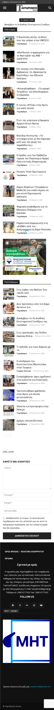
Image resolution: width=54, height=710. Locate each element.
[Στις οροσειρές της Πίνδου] (8, 337)
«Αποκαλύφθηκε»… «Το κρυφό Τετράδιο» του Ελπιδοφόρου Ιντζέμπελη (33, 91)
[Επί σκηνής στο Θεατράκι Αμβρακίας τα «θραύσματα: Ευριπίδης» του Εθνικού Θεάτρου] (8, 73)
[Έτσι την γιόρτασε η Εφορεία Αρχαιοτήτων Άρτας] (8, 124)
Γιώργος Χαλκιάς (24, 371)
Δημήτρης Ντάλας (25, 336)
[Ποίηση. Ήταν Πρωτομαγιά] (8, 176)
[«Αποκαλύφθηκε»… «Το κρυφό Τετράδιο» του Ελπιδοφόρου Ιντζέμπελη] (8, 92)
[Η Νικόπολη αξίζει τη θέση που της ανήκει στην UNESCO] (8, 41)
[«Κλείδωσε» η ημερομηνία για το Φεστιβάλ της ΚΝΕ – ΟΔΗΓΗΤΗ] (8, 56)
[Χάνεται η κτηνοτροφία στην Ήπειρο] (8, 410)
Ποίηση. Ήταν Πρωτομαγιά (31, 171)
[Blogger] (13, 605)
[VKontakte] (41, 605)
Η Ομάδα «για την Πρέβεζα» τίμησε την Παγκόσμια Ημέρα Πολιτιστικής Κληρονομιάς (33, 158)
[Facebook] (20, 605)
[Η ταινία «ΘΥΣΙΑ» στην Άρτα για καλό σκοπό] (8, 109)
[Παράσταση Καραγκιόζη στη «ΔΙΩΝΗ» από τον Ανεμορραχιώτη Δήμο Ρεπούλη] (8, 227)
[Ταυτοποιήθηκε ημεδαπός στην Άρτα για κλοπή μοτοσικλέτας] (8, 395)
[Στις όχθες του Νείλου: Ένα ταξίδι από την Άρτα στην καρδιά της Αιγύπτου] (8, 294)
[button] (4, 8)
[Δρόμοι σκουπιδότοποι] (8, 425)
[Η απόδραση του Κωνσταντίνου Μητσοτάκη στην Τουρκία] (8, 365)
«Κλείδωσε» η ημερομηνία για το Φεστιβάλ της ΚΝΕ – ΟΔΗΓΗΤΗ (33, 55)
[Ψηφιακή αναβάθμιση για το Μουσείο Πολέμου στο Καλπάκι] (8, 211)
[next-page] (9, 435)
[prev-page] (4, 435)
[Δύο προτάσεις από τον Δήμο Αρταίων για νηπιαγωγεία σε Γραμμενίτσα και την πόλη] (8, 308)
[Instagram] (34, 605)
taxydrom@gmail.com (40, 686)
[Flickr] (27, 605)
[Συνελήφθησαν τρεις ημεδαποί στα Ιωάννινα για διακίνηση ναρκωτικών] (8, 381)
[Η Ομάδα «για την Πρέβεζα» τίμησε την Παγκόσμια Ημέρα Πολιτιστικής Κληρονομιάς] (8, 159)
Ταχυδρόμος (22, 44)
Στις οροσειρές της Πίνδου (32, 332)
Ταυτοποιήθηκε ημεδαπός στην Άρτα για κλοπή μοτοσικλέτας (31, 394)
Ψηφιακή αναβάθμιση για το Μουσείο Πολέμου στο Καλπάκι (32, 209)
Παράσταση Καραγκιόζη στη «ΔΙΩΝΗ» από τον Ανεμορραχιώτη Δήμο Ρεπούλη (34, 226)
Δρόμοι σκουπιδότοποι (30, 420)
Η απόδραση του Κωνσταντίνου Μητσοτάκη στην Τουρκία (31, 364)
